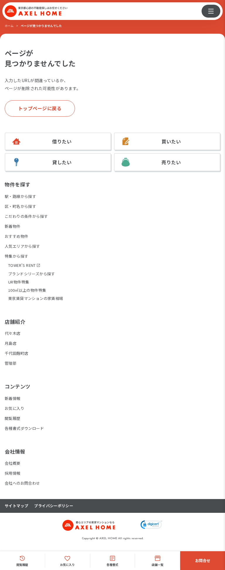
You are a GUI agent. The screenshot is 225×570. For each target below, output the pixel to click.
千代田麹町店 (16, 353)
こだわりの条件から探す (26, 216)
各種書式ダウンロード (24, 428)
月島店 (10, 343)
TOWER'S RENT (22, 265)
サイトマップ (16, 505)
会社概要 (13, 463)
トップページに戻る (40, 108)
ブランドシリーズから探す (31, 273)
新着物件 (13, 226)
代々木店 (13, 333)
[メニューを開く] (211, 11)
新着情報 (13, 398)
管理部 (10, 363)
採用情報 (13, 473)
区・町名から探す (20, 206)
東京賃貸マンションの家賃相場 (35, 298)
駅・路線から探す (20, 196)
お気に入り (14, 408)
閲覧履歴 (13, 418)
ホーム (9, 25)
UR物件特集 (18, 282)
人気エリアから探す (22, 246)
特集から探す (16, 256)
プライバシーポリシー (53, 505)
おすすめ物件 (16, 236)
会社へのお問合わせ (22, 483)
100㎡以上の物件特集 (27, 290)
